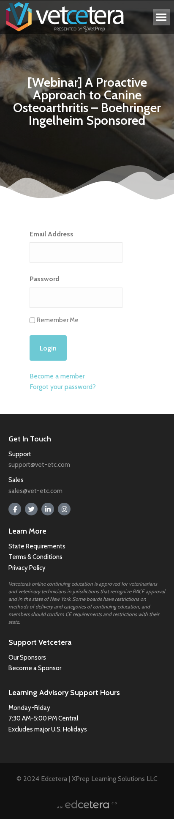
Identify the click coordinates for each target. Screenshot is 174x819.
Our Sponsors (27, 657)
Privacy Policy (27, 568)
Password (45, 279)
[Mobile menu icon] (161, 17)
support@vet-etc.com (39, 464)
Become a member (57, 376)
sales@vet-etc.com (35, 491)
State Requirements (36, 546)
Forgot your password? (63, 387)
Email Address (51, 234)
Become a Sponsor (34, 668)
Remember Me (58, 320)
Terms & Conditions (36, 557)
